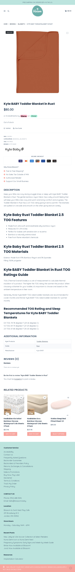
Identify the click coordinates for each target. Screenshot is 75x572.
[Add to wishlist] (21, 397)
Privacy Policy (9, 486)
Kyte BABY (12, 144)
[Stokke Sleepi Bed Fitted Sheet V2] (61, 405)
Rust (38, 346)
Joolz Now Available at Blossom (17, 548)
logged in (18, 379)
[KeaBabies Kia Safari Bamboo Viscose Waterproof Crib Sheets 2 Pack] (14, 405)
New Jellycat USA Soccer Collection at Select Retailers (26, 537)
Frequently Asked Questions (15, 458)
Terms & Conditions (11, 481)
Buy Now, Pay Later (12, 475)
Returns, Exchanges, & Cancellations (18, 466)
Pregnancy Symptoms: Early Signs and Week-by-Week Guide (29, 542)
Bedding (16, 139)
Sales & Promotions (12, 472)
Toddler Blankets (42, 341)
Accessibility (8, 452)
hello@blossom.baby (17, 501)
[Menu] (4, 11)
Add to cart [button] (10, 434)
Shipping (7, 469)
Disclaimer (8, 478)
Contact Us (8, 455)
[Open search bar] (8, 11)
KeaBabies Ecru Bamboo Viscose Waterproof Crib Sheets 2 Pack (37, 422)
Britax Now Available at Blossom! (17, 545)
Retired (10, 141)
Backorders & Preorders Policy (16, 463)
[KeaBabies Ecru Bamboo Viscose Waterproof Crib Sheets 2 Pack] (37, 405)
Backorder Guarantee (12, 460)
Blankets (23, 139)
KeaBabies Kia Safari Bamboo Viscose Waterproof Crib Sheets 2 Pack (14, 422)
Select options (58, 434)
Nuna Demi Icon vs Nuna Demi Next (18, 540)
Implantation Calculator (13, 559)
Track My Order (10, 484)
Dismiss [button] (70, 568)
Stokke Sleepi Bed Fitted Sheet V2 (58, 419)
